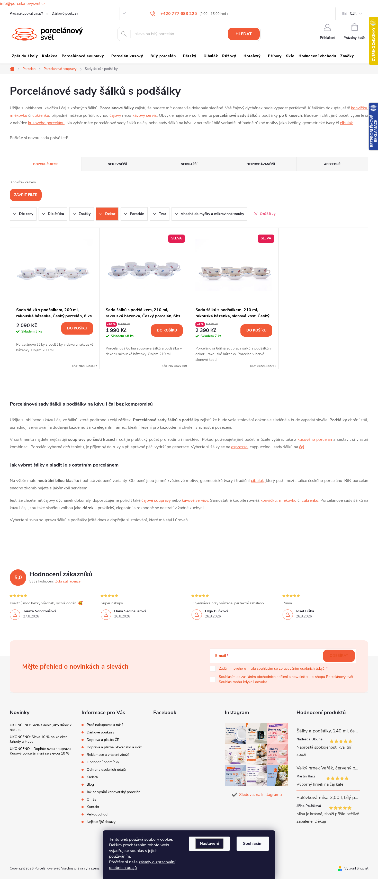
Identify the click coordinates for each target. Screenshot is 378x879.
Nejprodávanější (261, 164)
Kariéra (92, 777)
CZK (353, 13)
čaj (301, 447)
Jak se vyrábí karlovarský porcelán (113, 792)
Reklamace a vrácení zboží (108, 754)
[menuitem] (25, 56)
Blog (90, 784)
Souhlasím (253, 843)
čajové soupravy (156, 500)
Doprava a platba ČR (103, 739)
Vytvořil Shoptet (356, 868)
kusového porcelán (315, 439)
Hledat (244, 34)
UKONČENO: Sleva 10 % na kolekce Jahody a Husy (38, 739)
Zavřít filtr (26, 194)
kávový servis (144, 115)
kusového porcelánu (46, 123)
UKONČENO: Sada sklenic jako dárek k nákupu (40, 727)
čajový (115, 115)
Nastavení (209, 843)
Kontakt (93, 806)
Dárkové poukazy (65, 13)
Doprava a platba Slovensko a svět (114, 747)
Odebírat (339, 655)
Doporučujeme (45, 164)
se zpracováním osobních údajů (299, 668)
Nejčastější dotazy (101, 821)
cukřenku (40, 115)
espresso (239, 447)
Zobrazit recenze (67, 581)
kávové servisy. (195, 500)
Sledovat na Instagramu (260, 794)
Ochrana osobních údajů (106, 769)
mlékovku (19, 115)
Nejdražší (189, 164)
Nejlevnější (117, 164)
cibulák (346, 123)
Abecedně (332, 164)
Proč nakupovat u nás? (26, 13)
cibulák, (258, 480)
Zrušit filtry (268, 213)
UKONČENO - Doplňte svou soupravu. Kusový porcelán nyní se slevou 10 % (40, 751)
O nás (91, 799)
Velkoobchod (97, 814)
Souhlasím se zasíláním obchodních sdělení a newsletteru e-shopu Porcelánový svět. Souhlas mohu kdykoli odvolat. (286, 679)
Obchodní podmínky (103, 762)
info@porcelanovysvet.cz (23, 3)
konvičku (359, 108)
